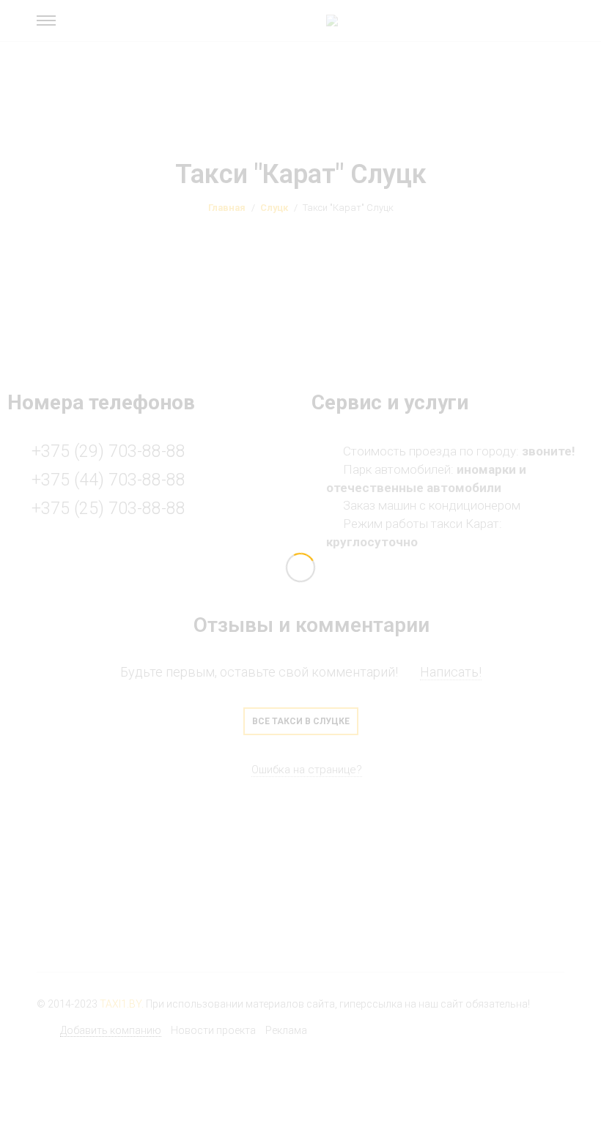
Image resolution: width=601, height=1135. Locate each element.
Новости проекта (213, 1030)
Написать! (451, 672)
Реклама (286, 1030)
